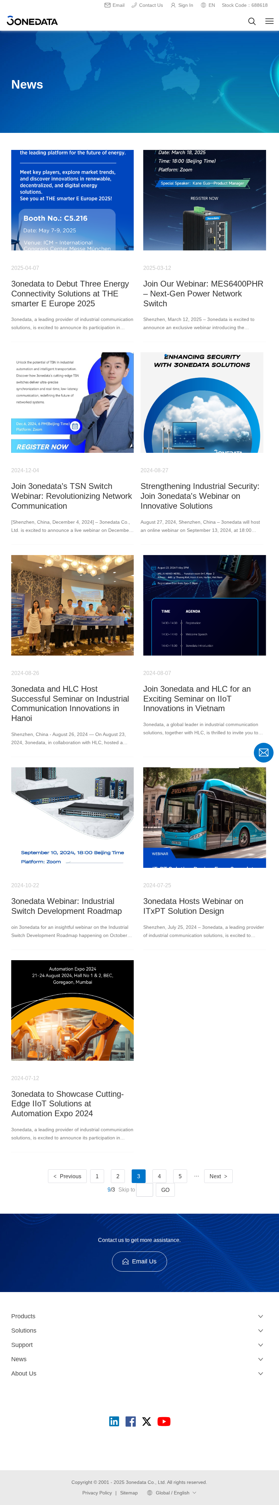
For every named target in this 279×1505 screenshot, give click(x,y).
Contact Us (151, 5)
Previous (67, 1176)
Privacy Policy (97, 1492)
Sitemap (129, 1492)
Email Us (144, 1261)
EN (212, 5)
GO (165, 1190)
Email (119, 5)
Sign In (185, 5)
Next (218, 1176)
